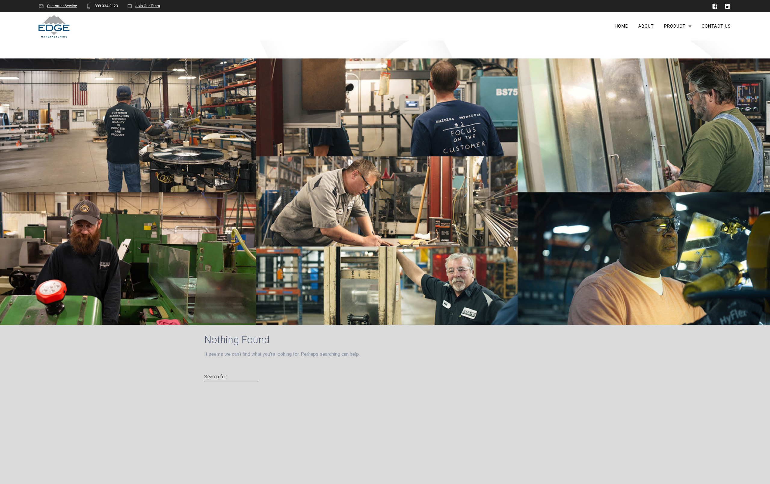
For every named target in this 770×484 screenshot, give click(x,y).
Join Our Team (147, 6)
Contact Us (716, 26)
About (646, 26)
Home (621, 26)
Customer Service (62, 6)
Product (674, 26)
